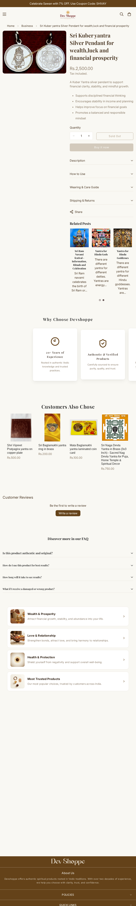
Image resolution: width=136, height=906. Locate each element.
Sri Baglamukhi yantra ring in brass (52, 447)
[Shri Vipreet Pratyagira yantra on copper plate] (21, 427)
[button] (99, 300)
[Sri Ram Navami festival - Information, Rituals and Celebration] (123, 238)
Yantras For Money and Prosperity (79, 254)
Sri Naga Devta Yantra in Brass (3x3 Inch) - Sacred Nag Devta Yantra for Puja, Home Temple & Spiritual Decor (115, 454)
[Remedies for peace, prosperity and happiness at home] (101, 238)
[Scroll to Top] (129, 887)
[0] (129, 14)
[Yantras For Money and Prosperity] (79, 238)
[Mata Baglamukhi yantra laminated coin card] (84, 427)
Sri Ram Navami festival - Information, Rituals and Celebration (122, 259)
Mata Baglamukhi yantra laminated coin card (83, 449)
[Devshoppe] (68, 14)
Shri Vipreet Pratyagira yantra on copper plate (19, 449)
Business (27, 26)
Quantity (75, 127)
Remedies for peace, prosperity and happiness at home (101, 258)
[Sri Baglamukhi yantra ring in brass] (52, 427)
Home (11, 26)
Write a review (68, 513)
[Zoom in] (60, 38)
